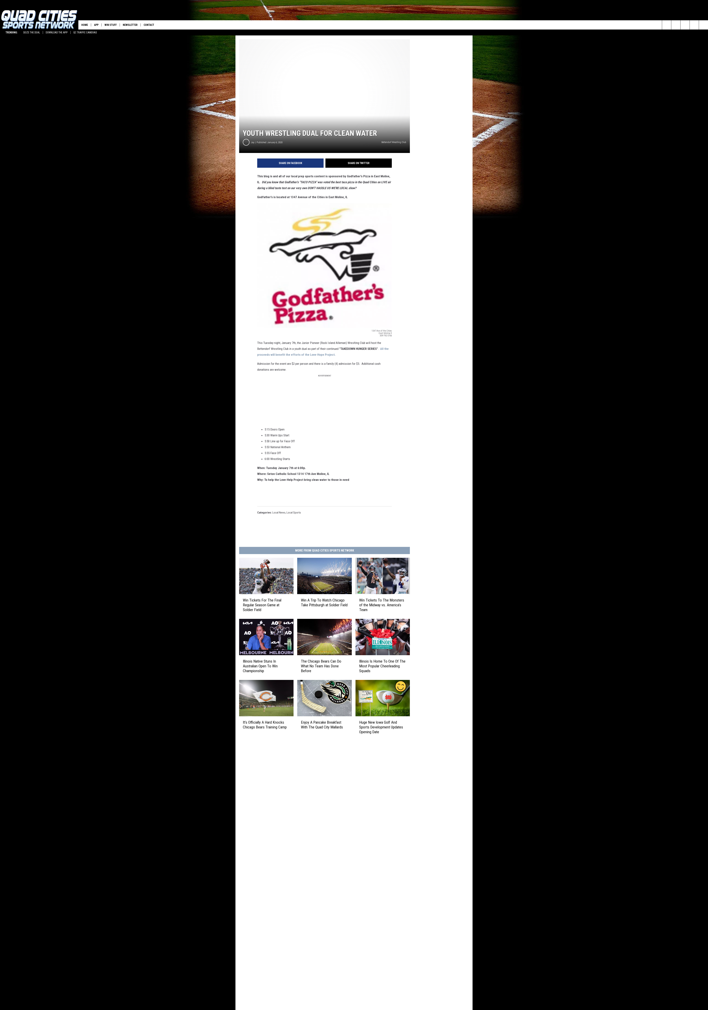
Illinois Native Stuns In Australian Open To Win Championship (260, 666)
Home (84, 24)
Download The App (57, 32)
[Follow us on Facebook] (685, 25)
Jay (252, 142)
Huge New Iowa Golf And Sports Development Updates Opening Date (381, 727)
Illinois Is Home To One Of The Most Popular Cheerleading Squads (382, 666)
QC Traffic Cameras (85, 32)
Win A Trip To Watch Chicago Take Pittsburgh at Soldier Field (324, 602)
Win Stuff (111, 24)
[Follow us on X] (703, 25)
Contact (149, 24)
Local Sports (294, 512)
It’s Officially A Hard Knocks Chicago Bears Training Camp (265, 724)
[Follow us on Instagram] (694, 25)
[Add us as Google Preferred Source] (675, 25)
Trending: (12, 32)
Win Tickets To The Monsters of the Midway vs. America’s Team (381, 605)
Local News (278, 512)
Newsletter (130, 24)
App (96, 24)
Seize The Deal (31, 32)
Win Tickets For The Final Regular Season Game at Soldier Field (262, 605)
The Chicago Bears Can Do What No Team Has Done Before (321, 666)
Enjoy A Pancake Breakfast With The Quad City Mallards (322, 724)
